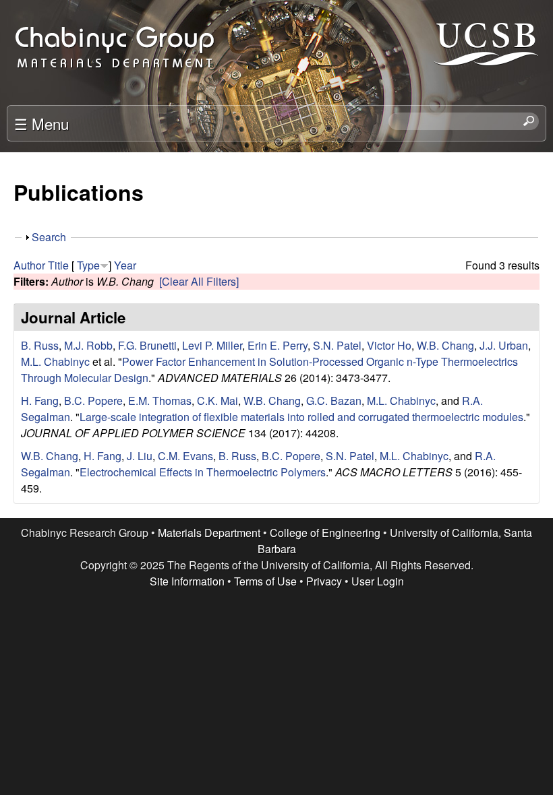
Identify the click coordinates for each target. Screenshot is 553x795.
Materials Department (209, 532)
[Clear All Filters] (199, 281)
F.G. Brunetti (147, 345)
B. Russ (40, 345)
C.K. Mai (217, 400)
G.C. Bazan (333, 400)
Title (58, 265)
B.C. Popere (93, 400)
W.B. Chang (445, 345)
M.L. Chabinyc (55, 361)
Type (88, 265)
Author (29, 265)
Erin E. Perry (278, 345)
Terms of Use (265, 581)
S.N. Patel (337, 345)
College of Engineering (325, 532)
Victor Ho (389, 345)
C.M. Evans (185, 456)
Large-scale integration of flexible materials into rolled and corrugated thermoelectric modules (301, 416)
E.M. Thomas (160, 400)
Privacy (324, 581)
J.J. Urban (503, 345)
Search (49, 237)
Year (125, 265)
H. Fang (40, 400)
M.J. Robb (88, 345)
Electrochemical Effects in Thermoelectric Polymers (203, 472)
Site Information (187, 581)
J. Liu (139, 456)
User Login (377, 581)
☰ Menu (41, 123)
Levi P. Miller (212, 345)
